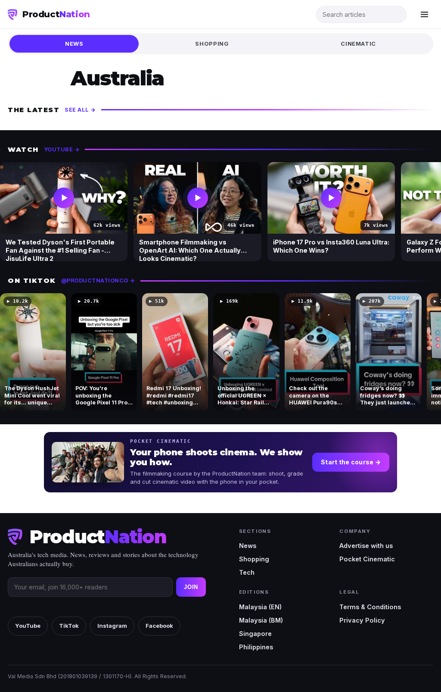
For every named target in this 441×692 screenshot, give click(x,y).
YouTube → (62, 149)
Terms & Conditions (370, 607)
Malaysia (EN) (260, 607)
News (74, 43)
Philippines (256, 647)
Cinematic (358, 43)
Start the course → (351, 462)
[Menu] (424, 14)
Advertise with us (366, 545)
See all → (80, 109)
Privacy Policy (362, 620)
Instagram (112, 625)
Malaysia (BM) (261, 620)
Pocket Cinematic (367, 559)
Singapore (255, 633)
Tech (247, 572)
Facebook (159, 625)
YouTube (27, 625)
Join (191, 587)
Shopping (212, 43)
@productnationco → (98, 280)
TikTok (69, 625)
